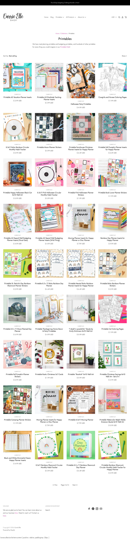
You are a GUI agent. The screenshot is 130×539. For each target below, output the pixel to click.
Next (74, 485)
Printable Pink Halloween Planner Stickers (80, 193)
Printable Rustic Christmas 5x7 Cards (49, 374)
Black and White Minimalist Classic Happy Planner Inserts (17, 459)
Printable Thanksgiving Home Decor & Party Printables (49, 330)
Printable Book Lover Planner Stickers (112, 192)
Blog (52, 17)
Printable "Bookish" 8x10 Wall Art (81, 374)
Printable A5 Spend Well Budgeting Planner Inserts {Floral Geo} (17, 239)
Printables (59, 17)
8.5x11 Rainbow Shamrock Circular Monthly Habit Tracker (49, 466)
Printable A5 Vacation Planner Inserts (17, 97)
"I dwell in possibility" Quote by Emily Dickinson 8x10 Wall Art (81, 330)
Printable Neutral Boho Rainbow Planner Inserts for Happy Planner (81, 284)
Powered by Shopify (9, 530)
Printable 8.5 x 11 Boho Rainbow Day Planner (49, 284)
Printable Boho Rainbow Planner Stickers (112, 284)
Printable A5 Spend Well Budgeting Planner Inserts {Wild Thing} (49, 239)
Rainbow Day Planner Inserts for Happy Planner (113, 239)
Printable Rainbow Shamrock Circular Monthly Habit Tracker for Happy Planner (113, 467)
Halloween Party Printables (81, 104)
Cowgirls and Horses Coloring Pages (113, 97)
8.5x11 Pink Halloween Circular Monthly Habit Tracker (49, 193)
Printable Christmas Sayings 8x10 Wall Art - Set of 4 (112, 375)
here (16, 513)
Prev (56, 485)
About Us (81, 17)
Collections (64, 33)
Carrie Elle (17, 94)
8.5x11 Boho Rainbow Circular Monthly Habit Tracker (17, 148)
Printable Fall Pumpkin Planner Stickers (17, 375)
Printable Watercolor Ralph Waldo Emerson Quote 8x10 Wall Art (113, 420)
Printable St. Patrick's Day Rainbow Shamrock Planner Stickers (17, 284)
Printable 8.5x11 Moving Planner (81, 419)
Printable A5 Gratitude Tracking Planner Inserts (49, 98)
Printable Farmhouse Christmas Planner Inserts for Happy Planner (81, 148)
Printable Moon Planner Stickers (49, 147)
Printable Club (65, 47)
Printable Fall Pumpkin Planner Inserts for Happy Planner (112, 148)
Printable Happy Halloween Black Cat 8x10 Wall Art (17, 193)
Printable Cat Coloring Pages (113, 329)
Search (47, 510)
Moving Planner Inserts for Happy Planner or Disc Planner (81, 239)
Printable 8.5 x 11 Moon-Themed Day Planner (17, 330)
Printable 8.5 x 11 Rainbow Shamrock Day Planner (81, 466)
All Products (70, 17)
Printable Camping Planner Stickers (17, 419)
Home (46, 17)
